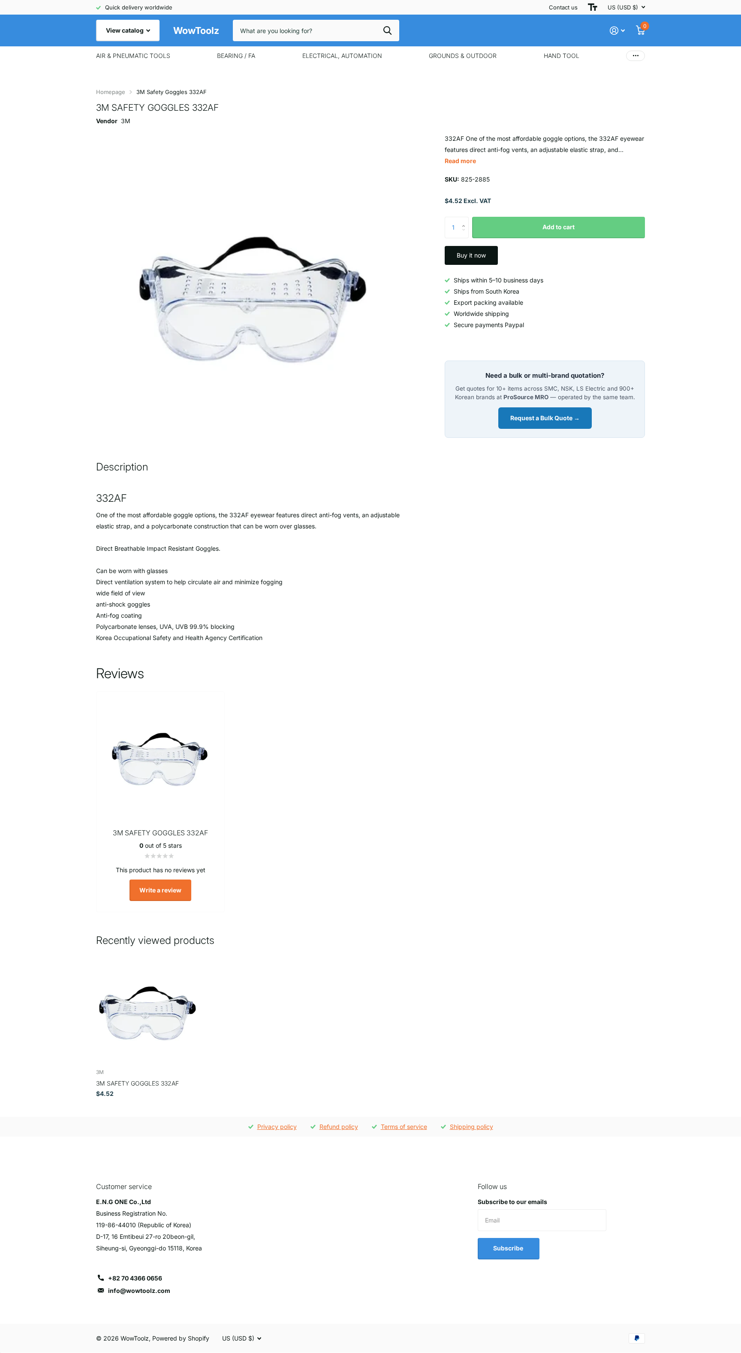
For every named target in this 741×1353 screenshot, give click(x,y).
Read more (460, 160)
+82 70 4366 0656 (135, 1278)
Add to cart (558, 227)
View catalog (125, 30)
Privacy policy (277, 1126)
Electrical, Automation (342, 55)
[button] (465, 220)
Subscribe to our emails (512, 1201)
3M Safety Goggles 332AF (137, 1083)
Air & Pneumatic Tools (133, 55)
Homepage (110, 91)
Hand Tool (561, 55)
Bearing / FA (236, 55)
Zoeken (387, 30)
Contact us (563, 7)
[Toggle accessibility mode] (592, 7)
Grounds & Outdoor (463, 55)
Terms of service (404, 1126)
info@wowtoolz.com (139, 1290)
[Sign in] (617, 30)
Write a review (160, 890)
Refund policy (338, 1126)
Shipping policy (471, 1126)
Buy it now (471, 255)
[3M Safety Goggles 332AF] (148, 1010)
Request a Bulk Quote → (545, 418)
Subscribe (508, 1248)
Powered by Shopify (180, 1338)
